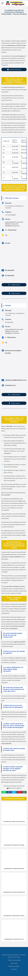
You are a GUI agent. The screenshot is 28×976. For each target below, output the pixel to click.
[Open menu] (2, 3)
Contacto (14, 969)
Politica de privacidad (14, 960)
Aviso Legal (14, 963)
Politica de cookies (14, 966)
